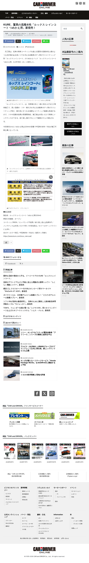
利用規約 (42, 538)
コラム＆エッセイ (57, 13)
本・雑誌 (29, 17)
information (58, 514)
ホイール (24, 521)
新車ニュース (26, 491)
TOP (6, 13)
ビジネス (21, 47)
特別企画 (24, 499)
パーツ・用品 (9, 17)
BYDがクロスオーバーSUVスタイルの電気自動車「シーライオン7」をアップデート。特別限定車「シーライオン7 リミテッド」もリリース (73, 201)
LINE (46, 41)
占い (40, 518)
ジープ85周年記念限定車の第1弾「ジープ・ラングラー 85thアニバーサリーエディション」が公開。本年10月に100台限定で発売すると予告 (72, 289)
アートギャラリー (44, 528)
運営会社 (49, 538)
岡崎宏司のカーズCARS (44, 492)
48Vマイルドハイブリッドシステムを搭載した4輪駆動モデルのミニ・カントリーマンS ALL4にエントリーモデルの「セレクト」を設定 (72, 232)
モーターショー (76, 491)
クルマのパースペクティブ (12, 503)
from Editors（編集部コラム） (45, 506)
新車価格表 (25, 494)
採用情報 (56, 538)
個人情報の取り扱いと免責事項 (29, 538)
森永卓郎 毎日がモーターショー (45, 497)
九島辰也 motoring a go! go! (44, 502)
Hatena (27, 41)
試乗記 (24, 497)
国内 (56, 501)
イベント (20, 17)
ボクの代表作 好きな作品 (45, 524)
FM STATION (9, 523)
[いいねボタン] (6, 242)
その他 (24, 529)
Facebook (9, 41)
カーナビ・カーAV (27, 523)
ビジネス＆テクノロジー (29, 13)
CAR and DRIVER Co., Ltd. (42, 556)
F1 (57, 494)
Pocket (37, 41)
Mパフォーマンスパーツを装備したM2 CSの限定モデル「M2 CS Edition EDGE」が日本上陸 (72, 260)
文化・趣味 (44, 13)
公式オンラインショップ (11, 515)
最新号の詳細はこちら (73, 125)
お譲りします (59, 521)
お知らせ (57, 518)
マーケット (9, 499)
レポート (74, 494)
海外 (56, 491)
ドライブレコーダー (28, 526)
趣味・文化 (41, 514)
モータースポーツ (71, 13)
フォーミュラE (61, 497)
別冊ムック (74, 528)
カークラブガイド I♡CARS (44, 532)
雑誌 (72, 518)
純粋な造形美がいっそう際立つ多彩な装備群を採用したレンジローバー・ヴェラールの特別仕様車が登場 (72, 171)
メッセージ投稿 (77, 521)
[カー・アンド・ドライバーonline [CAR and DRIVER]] (44, 5)
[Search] (81, 29)
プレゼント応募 (77, 523)
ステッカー (9, 520)
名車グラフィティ (44, 521)
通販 (36, 17)
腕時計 (8, 526)
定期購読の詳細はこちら (73, 132)
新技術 (8, 496)
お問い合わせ (65, 538)
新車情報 (14, 13)
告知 (72, 497)
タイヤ (24, 518)
